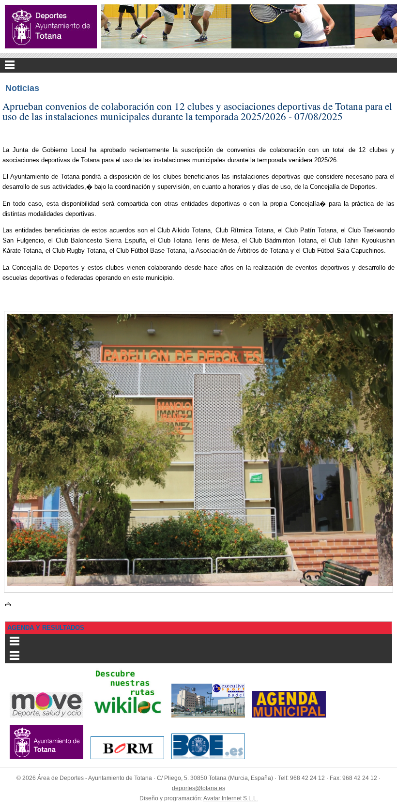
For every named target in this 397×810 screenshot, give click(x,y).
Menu (198, 65)
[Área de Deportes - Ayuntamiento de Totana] (51, 26)
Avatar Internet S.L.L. (230, 798)
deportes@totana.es (198, 788)
